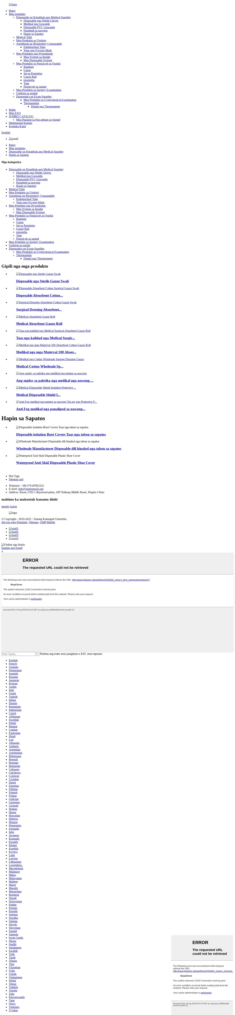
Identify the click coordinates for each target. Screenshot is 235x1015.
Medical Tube (24, 37)
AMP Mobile (47, 522)
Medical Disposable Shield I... (38, 395)
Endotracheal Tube (34, 47)
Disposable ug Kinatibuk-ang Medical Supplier (43, 17)
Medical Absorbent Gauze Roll (39, 324)
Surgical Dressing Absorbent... (39, 309)
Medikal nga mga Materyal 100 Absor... (46, 352)
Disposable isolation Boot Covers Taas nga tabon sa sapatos (61, 434)
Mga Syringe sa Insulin (37, 57)
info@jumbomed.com (31, 488)
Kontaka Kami (17, 126)
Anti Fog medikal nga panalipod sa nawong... (50, 409)
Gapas (27, 70)
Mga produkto (17, 14)
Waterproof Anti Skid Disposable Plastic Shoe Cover (55, 463)
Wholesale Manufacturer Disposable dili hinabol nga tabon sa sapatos (68, 448)
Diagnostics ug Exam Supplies (34, 96)
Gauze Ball (30, 76)
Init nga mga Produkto (14, 522)
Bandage (29, 66)
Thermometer (31, 103)
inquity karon (9, 506)
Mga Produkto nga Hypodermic (34, 53)
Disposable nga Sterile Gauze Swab (42, 281)
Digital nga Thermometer (45, 106)
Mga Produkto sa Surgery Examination (38, 90)
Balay (12, 10)
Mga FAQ (15, 113)
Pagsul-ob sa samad (35, 86)
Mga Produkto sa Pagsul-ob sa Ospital (38, 63)
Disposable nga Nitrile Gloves (41, 20)
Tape (26, 83)
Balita (12, 109)
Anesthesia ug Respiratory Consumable (39, 43)
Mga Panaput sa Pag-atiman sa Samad (38, 119)
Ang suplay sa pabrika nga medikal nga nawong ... (54, 380)
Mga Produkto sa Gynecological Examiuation (50, 99)
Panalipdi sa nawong (36, 30)
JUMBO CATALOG (21, 116)
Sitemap (33, 522)
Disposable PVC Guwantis (39, 27)
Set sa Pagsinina (33, 73)
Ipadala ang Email (11, 548)
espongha (29, 80)
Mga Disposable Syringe (38, 60)
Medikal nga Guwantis (37, 23)
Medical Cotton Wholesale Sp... (39, 366)
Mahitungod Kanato (20, 123)
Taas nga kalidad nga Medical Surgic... (45, 338)
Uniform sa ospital (26, 93)
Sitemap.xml (16, 479)
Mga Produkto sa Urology (31, 40)
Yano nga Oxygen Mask (38, 50)
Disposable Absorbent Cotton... (39, 295)
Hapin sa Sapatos (34, 33)
